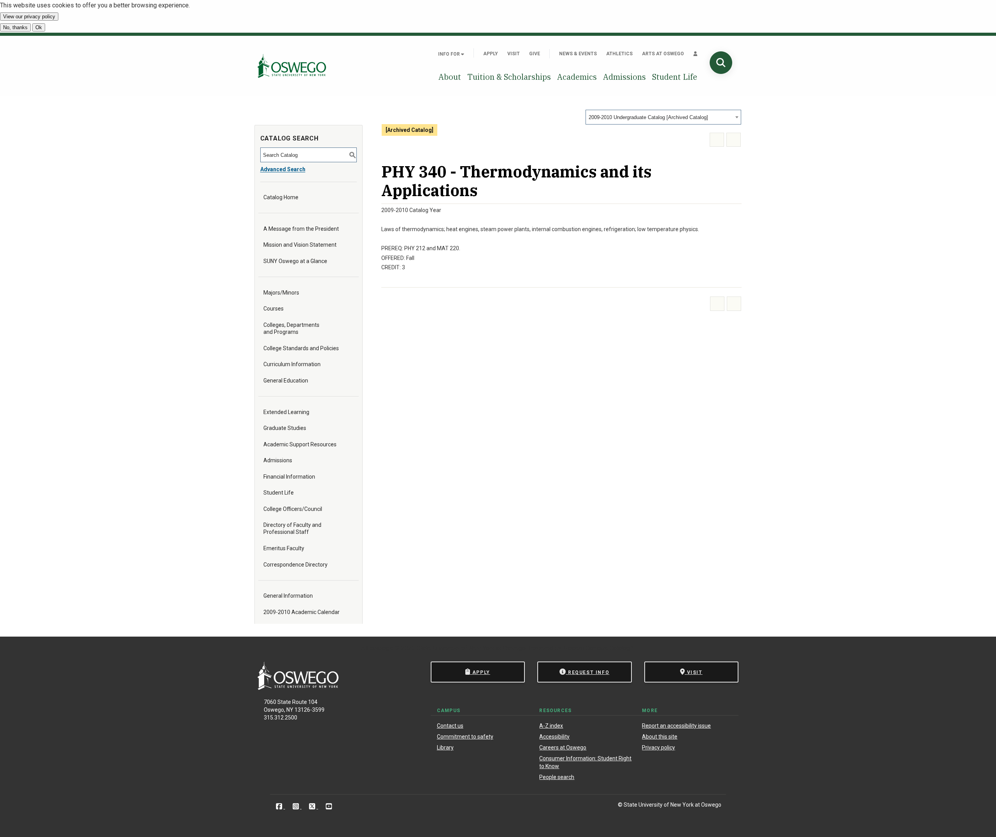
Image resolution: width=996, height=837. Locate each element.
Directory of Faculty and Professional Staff (292, 528)
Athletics (619, 53)
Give (534, 53)
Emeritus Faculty (283, 548)
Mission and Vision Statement (300, 245)
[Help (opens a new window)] (733, 140)
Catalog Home (280, 197)
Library (445, 747)
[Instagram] (296, 806)
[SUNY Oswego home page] (292, 65)
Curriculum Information (292, 364)
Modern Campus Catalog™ (598, 648)
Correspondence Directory (295, 565)
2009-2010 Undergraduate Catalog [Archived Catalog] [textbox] (648, 117)
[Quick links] (695, 54)
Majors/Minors (281, 293)
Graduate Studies (284, 428)
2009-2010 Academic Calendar (301, 612)
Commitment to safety (465, 736)
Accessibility (554, 736)
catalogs (381, 648)
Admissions (624, 77)
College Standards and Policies (301, 348)
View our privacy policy (29, 16)
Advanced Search (282, 169)
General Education (285, 380)
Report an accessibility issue (676, 726)
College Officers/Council (292, 509)
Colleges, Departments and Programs (291, 328)
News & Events (578, 53)
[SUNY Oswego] (298, 687)
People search (556, 777)
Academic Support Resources (300, 444)
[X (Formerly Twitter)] (313, 806)
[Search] (721, 62)
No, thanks (15, 27)
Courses (273, 308)
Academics (577, 77)
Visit (513, 53)
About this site (659, 736)
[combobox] (663, 117)
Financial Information (289, 477)
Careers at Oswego (562, 747)
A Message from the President (301, 229)
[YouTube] (328, 806)
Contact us (450, 726)
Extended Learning (286, 412)
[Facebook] (280, 806)
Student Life (674, 77)
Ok (38, 27)
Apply (490, 53)
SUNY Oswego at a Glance (295, 261)
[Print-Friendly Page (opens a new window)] (717, 140)
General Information (288, 596)
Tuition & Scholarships (509, 77)
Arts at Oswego (663, 53)
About (449, 77)
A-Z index (551, 726)
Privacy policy (658, 747)
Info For (449, 54)
